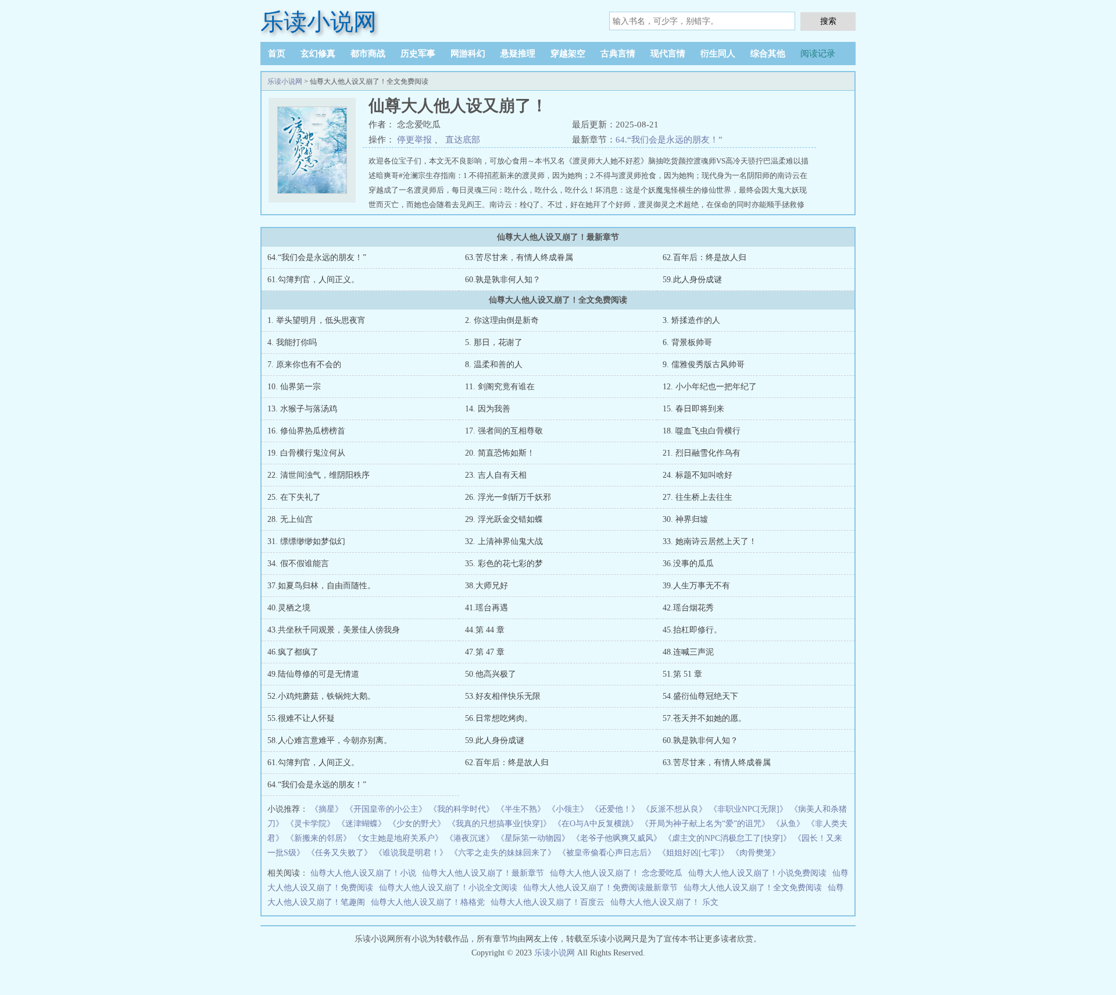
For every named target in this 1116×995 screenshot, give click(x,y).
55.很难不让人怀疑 (301, 718)
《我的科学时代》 (461, 809)
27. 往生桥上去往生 (697, 497)
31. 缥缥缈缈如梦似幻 (306, 541)
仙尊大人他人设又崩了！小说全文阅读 (448, 887)
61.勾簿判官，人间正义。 (313, 279)
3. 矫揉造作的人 (691, 320)
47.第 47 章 (485, 652)
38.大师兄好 (486, 585)
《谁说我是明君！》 (411, 852)
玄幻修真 (318, 53)
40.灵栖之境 (288, 607)
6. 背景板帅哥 (687, 342)
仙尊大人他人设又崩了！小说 (363, 873)
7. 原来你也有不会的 (304, 364)
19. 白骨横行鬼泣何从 (306, 453)
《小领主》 (568, 809)
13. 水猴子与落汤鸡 (302, 408)
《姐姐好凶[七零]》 (693, 852)
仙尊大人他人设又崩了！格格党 (428, 902)
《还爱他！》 (615, 809)
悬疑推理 (517, 53)
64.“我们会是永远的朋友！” (669, 139)
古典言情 (617, 53)
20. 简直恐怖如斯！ (500, 453)
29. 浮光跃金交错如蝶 (504, 519)
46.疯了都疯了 (293, 652)
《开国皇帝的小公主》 (386, 809)
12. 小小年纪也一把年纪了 (710, 386)
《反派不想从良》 (674, 809)
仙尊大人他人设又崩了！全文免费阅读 (753, 887)
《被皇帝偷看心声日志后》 (607, 852)
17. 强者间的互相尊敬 (504, 431)
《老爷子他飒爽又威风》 (616, 838)
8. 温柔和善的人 (494, 364)
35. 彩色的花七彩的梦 (504, 563)
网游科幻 (467, 53)
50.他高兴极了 (490, 674)
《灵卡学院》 (310, 823)
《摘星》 (326, 809)
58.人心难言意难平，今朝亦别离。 (329, 740)
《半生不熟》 (520, 809)
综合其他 (767, 53)
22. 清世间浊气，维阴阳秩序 (318, 475)
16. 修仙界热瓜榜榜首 (306, 431)
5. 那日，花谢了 (494, 342)
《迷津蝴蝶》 (361, 823)
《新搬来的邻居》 (318, 838)
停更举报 (414, 139)
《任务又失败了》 (339, 852)
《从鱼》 (788, 823)
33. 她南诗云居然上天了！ (710, 541)
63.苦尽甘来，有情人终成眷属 (519, 257)
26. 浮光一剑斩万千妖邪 (508, 497)
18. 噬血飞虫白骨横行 (702, 431)
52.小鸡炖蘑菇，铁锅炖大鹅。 (321, 696)
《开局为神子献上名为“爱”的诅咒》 (705, 823)
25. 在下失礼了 (294, 497)
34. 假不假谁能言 (298, 563)
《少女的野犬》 (416, 823)
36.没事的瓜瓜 (688, 563)
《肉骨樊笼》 (755, 852)
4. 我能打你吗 (292, 342)
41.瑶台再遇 (486, 607)
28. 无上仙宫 (290, 519)
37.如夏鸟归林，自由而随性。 (321, 585)
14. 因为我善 (487, 408)
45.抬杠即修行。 (692, 630)
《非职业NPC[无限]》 (748, 809)
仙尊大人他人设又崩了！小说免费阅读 (757, 873)
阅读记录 (817, 53)
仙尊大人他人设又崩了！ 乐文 (664, 902)
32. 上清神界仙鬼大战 (504, 541)
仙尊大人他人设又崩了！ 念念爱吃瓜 (616, 873)
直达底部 (462, 139)
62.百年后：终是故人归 (704, 257)
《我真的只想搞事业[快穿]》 (499, 823)
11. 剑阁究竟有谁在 (500, 386)
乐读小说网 (318, 22)
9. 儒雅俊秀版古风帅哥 (704, 364)
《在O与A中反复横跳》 (595, 823)
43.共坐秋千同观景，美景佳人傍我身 (333, 630)
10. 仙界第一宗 (294, 386)
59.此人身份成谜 (692, 279)
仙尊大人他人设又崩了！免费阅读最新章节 (600, 887)
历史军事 (417, 53)
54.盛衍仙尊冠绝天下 (700, 696)
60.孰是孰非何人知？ (503, 279)
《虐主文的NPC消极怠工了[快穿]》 (727, 838)
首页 (276, 53)
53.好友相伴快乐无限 (503, 696)
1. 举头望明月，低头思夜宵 (316, 320)
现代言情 (667, 53)
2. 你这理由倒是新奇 (502, 320)
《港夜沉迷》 (469, 838)
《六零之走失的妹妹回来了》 (503, 852)
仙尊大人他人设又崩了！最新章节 (483, 873)
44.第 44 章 (485, 630)
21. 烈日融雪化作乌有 (702, 453)
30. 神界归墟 (685, 519)
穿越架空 (567, 53)
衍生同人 (717, 53)
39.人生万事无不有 (696, 585)
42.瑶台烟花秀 (688, 607)
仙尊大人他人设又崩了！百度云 (547, 902)
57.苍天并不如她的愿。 (704, 718)
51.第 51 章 (682, 674)
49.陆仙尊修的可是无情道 (313, 674)
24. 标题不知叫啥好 (697, 475)
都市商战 (367, 53)
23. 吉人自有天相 (496, 475)
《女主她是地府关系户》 (398, 838)
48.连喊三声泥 (688, 652)
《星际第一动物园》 (533, 838)
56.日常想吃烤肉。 (498, 718)
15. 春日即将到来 (693, 408)
